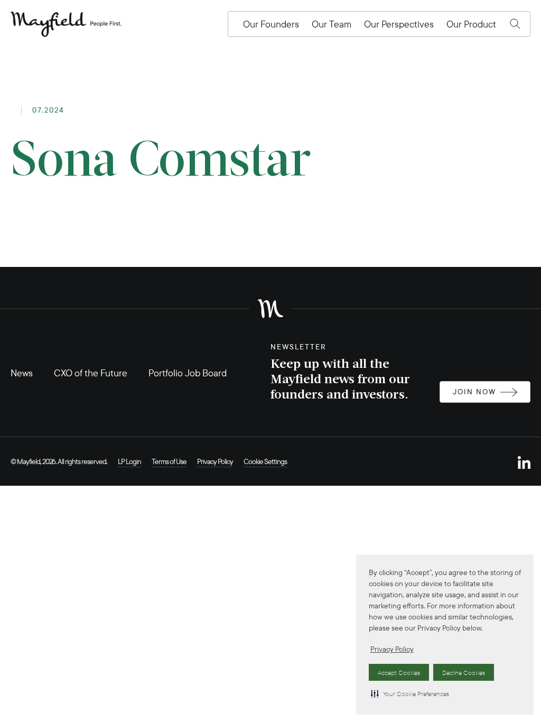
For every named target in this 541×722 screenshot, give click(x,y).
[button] (410, 693)
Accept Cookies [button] (399, 673)
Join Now (474, 391)
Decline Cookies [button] (463, 673)
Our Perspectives (399, 24)
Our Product (471, 24)
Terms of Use (169, 461)
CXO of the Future (90, 373)
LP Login (129, 461)
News (22, 373)
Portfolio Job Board (187, 373)
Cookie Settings (265, 461)
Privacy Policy (392, 649)
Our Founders (271, 24)
